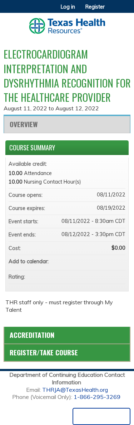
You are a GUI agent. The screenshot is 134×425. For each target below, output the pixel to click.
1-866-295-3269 (97, 396)
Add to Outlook (119, 261)
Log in (68, 6)
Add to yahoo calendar (101, 261)
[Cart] (113, 10)
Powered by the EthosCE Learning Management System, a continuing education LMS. (101, 416)
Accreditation (32, 335)
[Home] (67, 23)
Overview (24, 124)
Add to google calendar (91, 261)
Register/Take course (44, 352)
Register (95, 6)
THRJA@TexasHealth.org (75, 389)
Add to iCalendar (110, 261)
